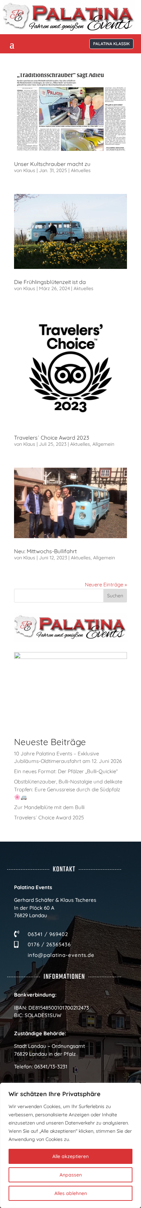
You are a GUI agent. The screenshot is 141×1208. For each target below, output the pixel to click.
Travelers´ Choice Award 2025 (49, 817)
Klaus (29, 170)
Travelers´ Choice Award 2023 (51, 437)
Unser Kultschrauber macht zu (52, 163)
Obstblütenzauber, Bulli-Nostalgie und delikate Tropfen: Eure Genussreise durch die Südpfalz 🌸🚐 (68, 789)
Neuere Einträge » (106, 584)
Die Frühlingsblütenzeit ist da (50, 281)
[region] (70, 1145)
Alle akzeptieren (70, 1156)
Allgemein (103, 444)
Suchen (115, 596)
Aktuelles (81, 170)
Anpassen (71, 1175)
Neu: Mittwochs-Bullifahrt (45, 551)
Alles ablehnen (70, 1193)
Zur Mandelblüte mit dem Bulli (49, 807)
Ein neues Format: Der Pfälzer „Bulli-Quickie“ (66, 771)
